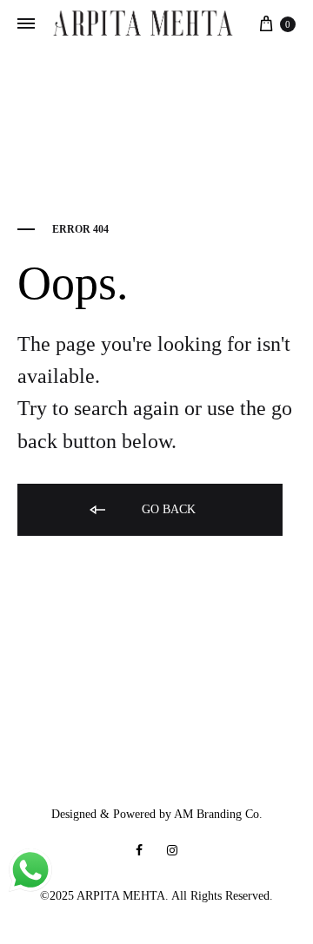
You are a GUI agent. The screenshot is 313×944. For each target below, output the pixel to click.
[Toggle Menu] (26, 24)
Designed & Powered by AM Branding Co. (157, 814)
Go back (167, 509)
